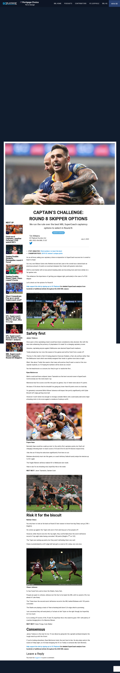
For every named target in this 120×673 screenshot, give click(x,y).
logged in (38, 658)
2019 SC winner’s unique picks (52, 253)
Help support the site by (34, 286)
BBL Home (57, 3)
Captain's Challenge (58, 232)
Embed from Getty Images (33, 292)
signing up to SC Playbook (51, 286)
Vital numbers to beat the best (51, 251)
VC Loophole (94, 3)
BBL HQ (104, 3)
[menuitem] (57, 3)
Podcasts (68, 3)
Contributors (80, 3)
